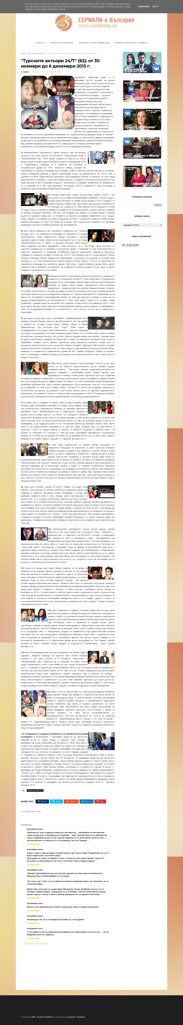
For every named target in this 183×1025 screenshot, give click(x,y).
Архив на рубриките (61, 43)
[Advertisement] (68, 967)
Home (23, 53)
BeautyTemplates (45, 1017)
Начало (40, 43)
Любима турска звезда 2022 (94, 43)
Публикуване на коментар (36, 943)
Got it (155, 6)
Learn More (144, 6)
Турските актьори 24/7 (36, 53)
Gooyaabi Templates (76, 1017)
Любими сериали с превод (131, 43)
